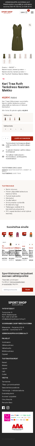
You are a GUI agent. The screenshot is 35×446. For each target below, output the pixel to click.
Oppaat (5, 354)
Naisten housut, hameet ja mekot (13, 69)
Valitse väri (8, 115)
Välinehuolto (6, 348)
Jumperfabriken (11, 248)
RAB (23, 246)
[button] (30, 25)
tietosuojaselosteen (17, 282)
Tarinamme (6, 382)
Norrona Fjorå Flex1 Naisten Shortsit (31, 254)
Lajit (3, 371)
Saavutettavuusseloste (10, 388)
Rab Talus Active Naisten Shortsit (24, 252)
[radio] (5, 119)
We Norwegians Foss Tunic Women (4, 253)
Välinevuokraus (7, 345)
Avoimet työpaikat (9, 396)
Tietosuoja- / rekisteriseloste (13, 391)
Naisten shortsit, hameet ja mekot (13, 72)
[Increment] (8, 138)
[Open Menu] (32, 12)
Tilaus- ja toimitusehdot (11, 385)
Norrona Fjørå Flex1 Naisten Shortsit (17, 254)
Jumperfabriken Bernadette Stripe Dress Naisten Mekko (11, 253)
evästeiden (8, 284)
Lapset (4, 368)
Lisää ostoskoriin (22, 138)
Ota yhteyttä (7, 399)
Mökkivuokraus (8, 351)
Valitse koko (8, 126)
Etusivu (4, 67)
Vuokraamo (6, 342)
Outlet (4, 374)
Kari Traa (17, 173)
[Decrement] (3, 138)
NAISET (11, 67)
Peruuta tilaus (7, 402)
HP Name (2, 269)
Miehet (4, 365)
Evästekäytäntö (8, 393)
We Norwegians (4, 247)
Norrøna (17, 248)
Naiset (4, 362)
